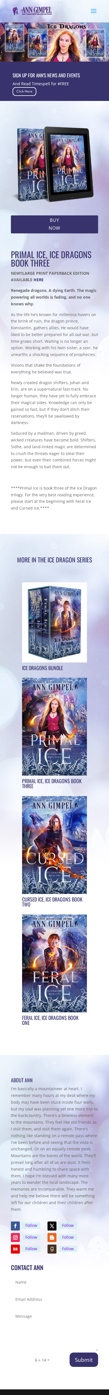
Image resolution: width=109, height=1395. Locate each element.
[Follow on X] (52, 1226)
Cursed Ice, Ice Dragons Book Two (52, 902)
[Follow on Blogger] (52, 1237)
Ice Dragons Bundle (42, 667)
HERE (39, 279)
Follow (31, 1225)
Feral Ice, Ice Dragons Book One (50, 1020)
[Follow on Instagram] (15, 1237)
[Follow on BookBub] (15, 1249)
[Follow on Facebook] (15, 1226)
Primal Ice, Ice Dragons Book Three (52, 783)
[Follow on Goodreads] (52, 1249)
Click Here (24, 91)
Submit (84, 1360)
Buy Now (54, 224)
